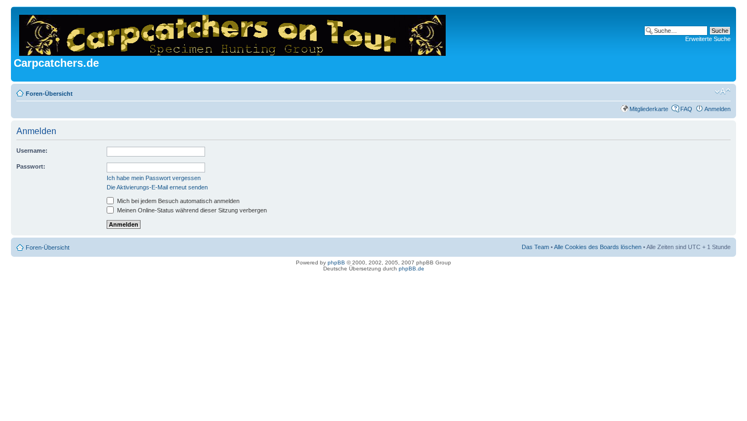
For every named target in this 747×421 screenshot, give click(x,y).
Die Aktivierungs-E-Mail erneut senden (157, 187)
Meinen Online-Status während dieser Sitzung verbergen (191, 210)
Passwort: (30, 166)
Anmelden (717, 109)
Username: (32, 150)
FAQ (686, 109)
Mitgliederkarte (648, 109)
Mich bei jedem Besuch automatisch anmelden (177, 201)
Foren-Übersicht (49, 93)
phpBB (336, 262)
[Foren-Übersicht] (233, 33)
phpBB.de (411, 269)
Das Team (535, 247)
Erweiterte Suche (708, 39)
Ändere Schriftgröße (723, 91)
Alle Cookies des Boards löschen (597, 247)
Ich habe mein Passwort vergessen (154, 178)
